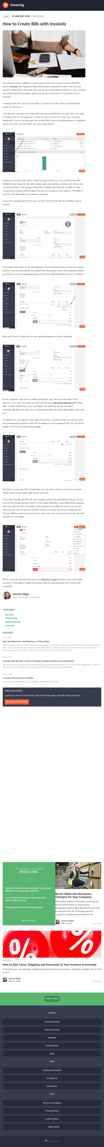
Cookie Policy (52, 1118)
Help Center (54, 1126)
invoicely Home (52, 1021)
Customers (52, 1086)
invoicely (13, 86)
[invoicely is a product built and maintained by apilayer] (52, 1141)
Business (10, 614)
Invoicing (38, 16)
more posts (23, 597)
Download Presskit (52, 1070)
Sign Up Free (52, 999)
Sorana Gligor (21, 594)
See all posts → (29, 920)
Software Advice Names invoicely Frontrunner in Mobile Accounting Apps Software (28, 889)
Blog (52, 1053)
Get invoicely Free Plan (16, 702)
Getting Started (13, 622)
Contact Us (52, 1078)
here (38, 426)
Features (52, 1037)
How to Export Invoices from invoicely (23, 907)
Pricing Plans (52, 1045)
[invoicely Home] (13, 5)
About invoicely (52, 1029)
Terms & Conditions (52, 1103)
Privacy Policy (52, 1111)
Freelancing (11, 618)
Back (6, 16)
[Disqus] (52, 747)
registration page (49, 579)
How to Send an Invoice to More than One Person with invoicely (25, 899)
